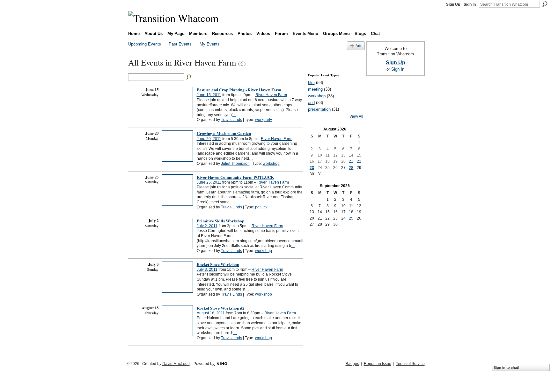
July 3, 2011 (207, 269)
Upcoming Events (144, 44)
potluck (261, 207)
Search (544, 4)
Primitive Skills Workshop (220, 221)
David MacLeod (176, 363)
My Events (210, 44)
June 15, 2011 (209, 95)
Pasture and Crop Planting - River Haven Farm (239, 90)
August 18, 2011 (211, 313)
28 (351, 167)
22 (359, 161)
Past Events (180, 44)
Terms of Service (410, 363)
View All (356, 116)
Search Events (189, 77)
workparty (263, 119)
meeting (315, 89)
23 (312, 167)
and (311, 102)
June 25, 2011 (209, 182)
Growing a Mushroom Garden (224, 133)
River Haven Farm (271, 95)
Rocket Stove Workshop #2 (221, 308)
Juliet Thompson (235, 163)
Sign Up (453, 4)
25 (351, 218)
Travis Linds (231, 119)
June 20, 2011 (209, 138)
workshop (271, 163)
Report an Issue (377, 363)
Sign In (470, 4)
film (311, 82)
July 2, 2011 (207, 226)
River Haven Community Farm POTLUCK (235, 177)
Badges (352, 363)
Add (359, 46)
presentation (319, 109)
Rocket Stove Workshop (218, 264)
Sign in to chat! (506, 367)
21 (351, 161)
